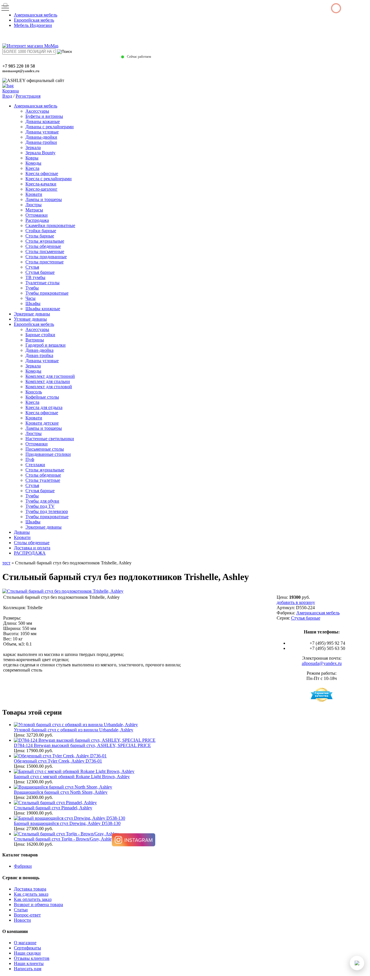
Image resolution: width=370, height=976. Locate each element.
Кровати (33, 194)
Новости (22, 920)
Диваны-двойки (41, 137)
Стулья (32, 267)
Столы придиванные (46, 256)
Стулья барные (40, 272)
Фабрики (23, 866)
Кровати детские (42, 423)
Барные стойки (40, 334)
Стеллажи (35, 464)
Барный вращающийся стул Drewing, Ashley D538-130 (67, 823)
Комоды (33, 163)
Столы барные (39, 235)
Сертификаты (27, 947)
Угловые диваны (30, 319)
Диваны (22, 532)
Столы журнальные (44, 241)
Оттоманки (36, 215)
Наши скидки (27, 953)
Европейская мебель (34, 20)
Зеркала (33, 147)
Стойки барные (40, 230)
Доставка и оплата (32, 547)
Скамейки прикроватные (50, 225)
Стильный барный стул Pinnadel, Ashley (53, 807)
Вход (7, 96)
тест (6, 562)
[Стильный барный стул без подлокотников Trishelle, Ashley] (62, 591)
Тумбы (32, 287)
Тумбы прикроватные (47, 293)
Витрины (34, 339)
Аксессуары (37, 111)
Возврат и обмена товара (38, 904)
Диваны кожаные (42, 121)
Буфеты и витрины (44, 116)
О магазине (25, 942)
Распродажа (37, 220)
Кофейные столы (42, 397)
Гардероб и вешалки (45, 345)
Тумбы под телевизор (46, 511)
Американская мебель (35, 14)
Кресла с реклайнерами (48, 178)
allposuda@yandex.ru (322, 663)
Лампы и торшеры (43, 199)
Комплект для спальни (47, 381)
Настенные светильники (49, 438)
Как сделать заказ (31, 894)
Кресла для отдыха (43, 407)
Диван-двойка (39, 350)
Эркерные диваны (32, 313)
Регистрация (28, 96)
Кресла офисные (41, 173)
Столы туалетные (42, 480)
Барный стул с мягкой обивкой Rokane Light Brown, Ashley (72, 776)
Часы (30, 298)
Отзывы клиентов (31, 958)
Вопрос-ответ (27, 914)
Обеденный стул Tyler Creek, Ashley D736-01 (58, 761)
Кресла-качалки (40, 183)
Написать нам (27, 968)
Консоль (33, 391)
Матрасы (34, 209)
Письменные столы (44, 449)
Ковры (31, 157)
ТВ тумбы (35, 277)
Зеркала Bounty (40, 152)
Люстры (33, 204)
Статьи (21, 909)
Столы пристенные (44, 261)
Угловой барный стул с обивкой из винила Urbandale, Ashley (73, 729)
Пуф (29, 459)
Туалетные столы (42, 282)
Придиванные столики (48, 454)
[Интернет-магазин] (30, 45)
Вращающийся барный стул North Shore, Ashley (61, 792)
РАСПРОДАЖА (30, 553)
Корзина (10, 90)
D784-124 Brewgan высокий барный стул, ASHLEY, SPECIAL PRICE (82, 745)
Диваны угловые (42, 131)
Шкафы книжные (42, 308)
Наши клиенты (29, 963)
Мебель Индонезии (33, 25)
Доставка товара (30, 888)
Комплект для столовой (48, 386)
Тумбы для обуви (42, 501)
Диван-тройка (39, 355)
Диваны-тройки (41, 142)
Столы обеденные (43, 246)
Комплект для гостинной (50, 376)
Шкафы (32, 303)
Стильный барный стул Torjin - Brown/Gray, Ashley (64, 838)
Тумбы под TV (40, 506)
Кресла (32, 168)
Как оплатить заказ (32, 899)
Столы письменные (44, 251)
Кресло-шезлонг (41, 189)
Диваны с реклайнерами (49, 126)
